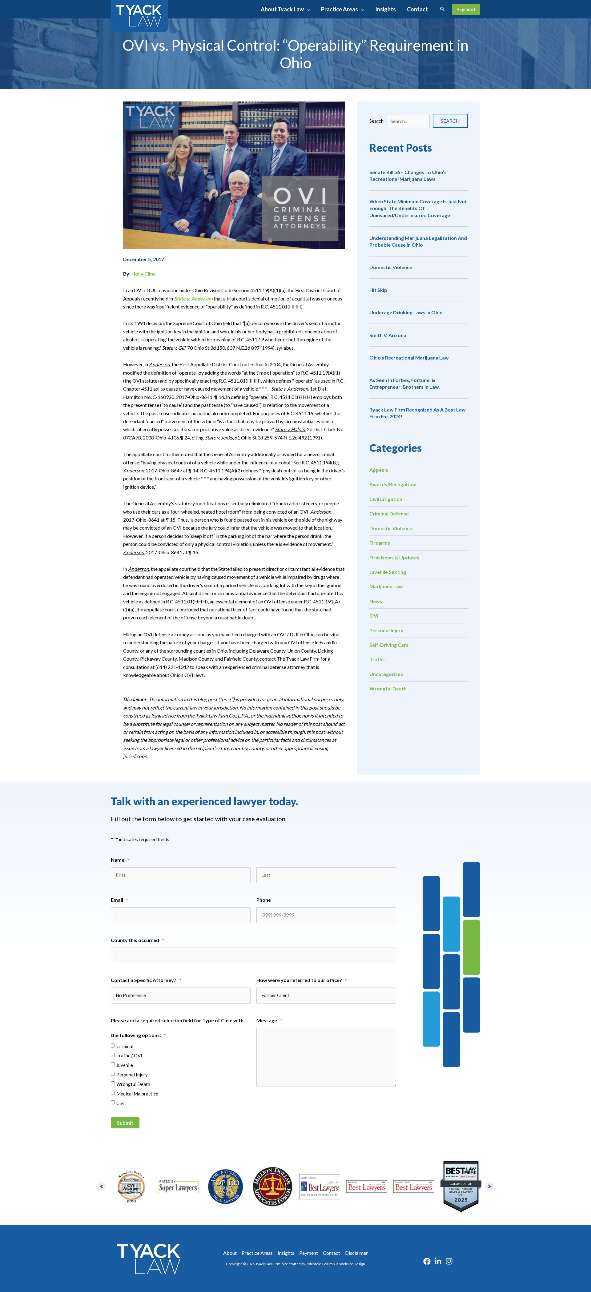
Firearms (379, 543)
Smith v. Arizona (387, 335)
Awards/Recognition (392, 484)
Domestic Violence (390, 267)
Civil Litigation (385, 499)
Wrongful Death (388, 688)
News (375, 601)
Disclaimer (356, 1253)
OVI (373, 615)
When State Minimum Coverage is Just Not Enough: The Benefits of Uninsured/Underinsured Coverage (418, 208)
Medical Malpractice (137, 1093)
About (230, 1253)
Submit (125, 1123)
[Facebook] (427, 1261)
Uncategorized (386, 674)
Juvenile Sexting (387, 572)
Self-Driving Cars (388, 645)
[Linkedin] (438, 1261)
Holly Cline (143, 273)
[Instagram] (449, 1261)
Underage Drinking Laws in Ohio (406, 312)
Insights (286, 1253)
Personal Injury (386, 630)
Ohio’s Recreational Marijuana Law (409, 357)
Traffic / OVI (129, 1055)
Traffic (377, 659)
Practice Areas (257, 1253)
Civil (121, 1103)
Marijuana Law (386, 586)
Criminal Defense (389, 513)
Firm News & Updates (394, 557)
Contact (331, 1253)
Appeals (378, 470)
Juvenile (124, 1065)
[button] (307, 9)
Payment (308, 1253)
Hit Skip (378, 290)
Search (376, 121)
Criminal (124, 1046)
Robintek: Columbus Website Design (335, 1264)
